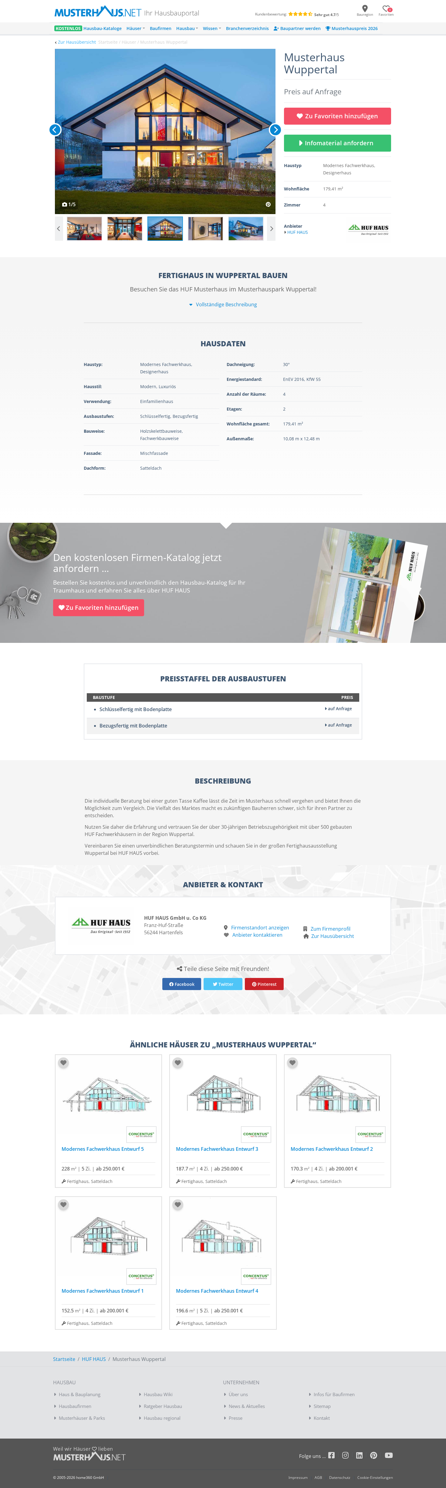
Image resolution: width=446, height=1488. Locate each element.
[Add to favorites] (63, 1062)
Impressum (298, 1477)
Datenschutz (339, 1477)
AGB (318, 1477)
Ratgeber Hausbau (163, 1406)
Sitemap (322, 1406)
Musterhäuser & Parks (82, 1418)
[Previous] (55, 129)
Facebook (184, 984)
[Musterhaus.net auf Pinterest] (377, 1456)
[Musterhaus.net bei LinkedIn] (363, 1456)
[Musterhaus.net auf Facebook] (335, 1456)
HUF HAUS (94, 1359)
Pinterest (266, 984)
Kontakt (322, 1418)
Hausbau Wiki (158, 1394)
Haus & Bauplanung (79, 1394)
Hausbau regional (162, 1418)
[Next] (275, 129)
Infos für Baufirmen (334, 1394)
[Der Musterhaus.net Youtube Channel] (389, 1456)
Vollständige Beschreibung (226, 304)
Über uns (238, 1394)
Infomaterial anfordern (341, 143)
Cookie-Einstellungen (375, 1477)
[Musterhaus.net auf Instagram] (349, 1456)
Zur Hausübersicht (77, 42)
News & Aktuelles (247, 1406)
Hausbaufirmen (75, 1406)
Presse (235, 1418)
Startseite (64, 1359)
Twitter (225, 984)
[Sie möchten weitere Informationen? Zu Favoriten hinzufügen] (165, 131)
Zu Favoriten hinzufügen (341, 116)
